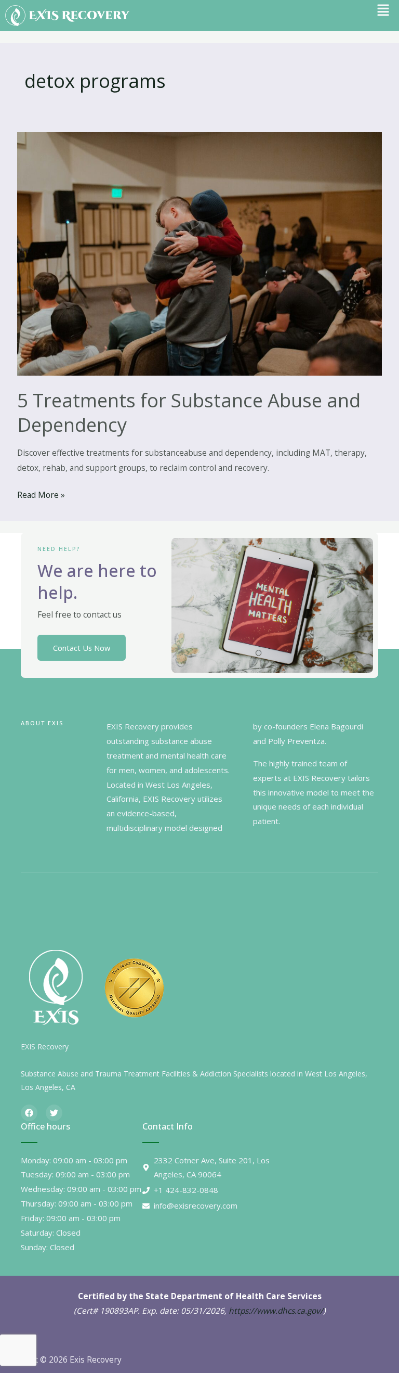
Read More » (41, 494)
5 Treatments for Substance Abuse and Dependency (189, 412)
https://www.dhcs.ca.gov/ (276, 1310)
